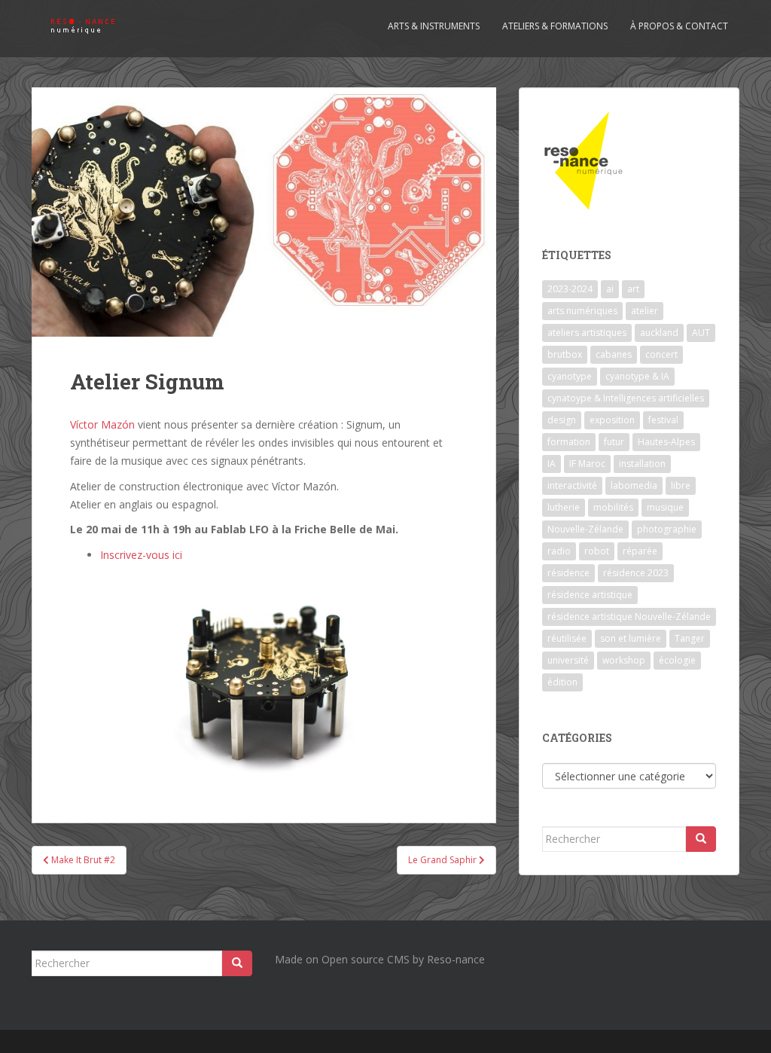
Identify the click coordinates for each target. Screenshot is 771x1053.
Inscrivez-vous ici (141, 555)
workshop (623, 660)
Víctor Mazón (102, 424)
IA (551, 463)
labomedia (634, 485)
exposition (612, 420)
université (568, 660)
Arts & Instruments (434, 26)
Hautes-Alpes (666, 441)
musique (665, 507)
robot (596, 551)
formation (568, 441)
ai (610, 288)
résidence (568, 572)
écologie (677, 660)
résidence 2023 (636, 572)
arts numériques (582, 310)
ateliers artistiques (586, 332)
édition (562, 682)
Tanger (690, 638)
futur (614, 441)
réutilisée (567, 638)
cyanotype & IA (637, 376)
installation (642, 463)
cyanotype (569, 376)
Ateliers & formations (555, 26)
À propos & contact (679, 26)
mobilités (613, 507)
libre (680, 485)
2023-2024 (570, 288)
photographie (666, 529)
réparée (640, 551)
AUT (701, 332)
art (633, 288)
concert (661, 354)
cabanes (614, 354)
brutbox (564, 354)
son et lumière (630, 638)
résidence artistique (589, 594)
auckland (659, 332)
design (561, 420)
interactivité (572, 485)
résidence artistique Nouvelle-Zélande (629, 616)
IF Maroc (587, 463)
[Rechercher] (701, 839)
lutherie (563, 507)
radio (559, 551)
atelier (644, 310)
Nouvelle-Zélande (585, 529)
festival (663, 420)
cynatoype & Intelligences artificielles (625, 398)
